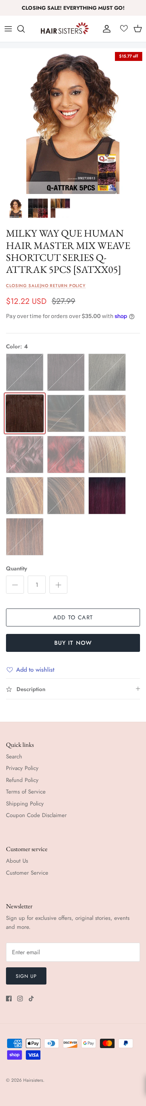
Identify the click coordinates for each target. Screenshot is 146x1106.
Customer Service (27, 873)
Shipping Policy (25, 804)
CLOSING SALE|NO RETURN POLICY (46, 286)
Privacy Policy (22, 768)
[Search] (24, 29)
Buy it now (73, 643)
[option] (73, 121)
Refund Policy (22, 780)
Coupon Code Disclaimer (36, 815)
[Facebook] (9, 998)
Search (14, 756)
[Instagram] (20, 998)
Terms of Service (26, 792)
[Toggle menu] (8, 29)
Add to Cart (73, 617)
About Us (17, 861)
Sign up (26, 976)
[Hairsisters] (64, 28)
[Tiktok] (31, 998)
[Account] (105, 29)
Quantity (16, 569)
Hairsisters (33, 1080)
